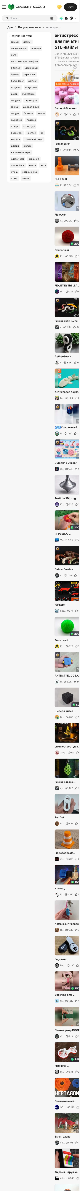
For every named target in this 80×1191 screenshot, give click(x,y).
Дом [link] (10, 27)
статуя (14, 126)
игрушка (15, 87)
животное (16, 119)
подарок (31, 119)
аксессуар (29, 126)
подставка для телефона (24, 61)
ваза (43, 165)
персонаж (16, 132)
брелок (15, 74)
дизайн (15, 145)
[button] (73, 18)
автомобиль (17, 165)
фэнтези (32, 80)
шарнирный (31, 67)
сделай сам (17, 158)
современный (29, 171)
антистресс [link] (53, 27)
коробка (15, 139)
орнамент (34, 158)
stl (42, 132)
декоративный (31, 106)
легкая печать (19, 48)
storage (27, 145)
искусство (31, 87)
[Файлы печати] (66, 18)
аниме (41, 113)
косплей (31, 132)
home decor (17, 80)
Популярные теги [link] (29, 27)
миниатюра (28, 93)
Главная (28, 113)
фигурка (15, 100)
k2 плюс (15, 67)
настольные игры (20, 152)
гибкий (15, 41)
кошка (32, 165)
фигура (15, 113)
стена (14, 178)
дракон (27, 41)
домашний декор (34, 139)
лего (13, 54)
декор (14, 93)
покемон (36, 48)
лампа (25, 178)
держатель (30, 74)
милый (14, 106)
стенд (14, 171)
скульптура (31, 100)
